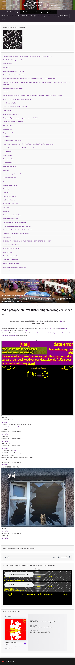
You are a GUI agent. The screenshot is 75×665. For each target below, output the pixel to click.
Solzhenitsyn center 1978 (11, 114)
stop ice (5, 92)
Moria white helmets (9, 200)
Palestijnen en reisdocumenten (12, 140)
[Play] (5, 557)
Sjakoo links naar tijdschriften (12, 215)
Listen (3, 20)
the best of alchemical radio (10, 427)
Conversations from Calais (11, 245)
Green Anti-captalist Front (11, 256)
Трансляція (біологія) (9, 177)
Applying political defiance (11, 263)
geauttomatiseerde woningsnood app (14, 267)
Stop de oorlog (7, 129)
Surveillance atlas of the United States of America (18, 230)
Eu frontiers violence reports (11, 248)
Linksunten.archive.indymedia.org (13, 88)
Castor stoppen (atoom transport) (13, 71)
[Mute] (58, 557)
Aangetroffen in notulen (10, 203)
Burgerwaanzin (7, 237)
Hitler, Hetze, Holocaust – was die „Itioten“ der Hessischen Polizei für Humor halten (28, 144)
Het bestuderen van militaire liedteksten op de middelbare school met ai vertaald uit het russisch (32, 95)
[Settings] (69, 557)
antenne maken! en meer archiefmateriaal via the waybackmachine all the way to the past (30, 78)
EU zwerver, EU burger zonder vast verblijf (15, 222)
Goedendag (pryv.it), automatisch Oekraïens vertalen (19, 148)
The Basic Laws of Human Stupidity (13, 75)
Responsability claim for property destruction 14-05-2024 (20, 118)
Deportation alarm (8, 159)
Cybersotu (6, 192)
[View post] (37, 291)
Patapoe (61, 321)
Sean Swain (6, 136)
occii (42, 328)
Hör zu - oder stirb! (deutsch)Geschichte (15, 106)
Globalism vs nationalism (10, 259)
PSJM (14, 450)
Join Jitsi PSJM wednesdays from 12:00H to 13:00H (16, 16)
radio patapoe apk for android (12, 174)
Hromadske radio (8, 162)
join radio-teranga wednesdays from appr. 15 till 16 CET (51, 16)
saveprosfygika (7, 63)
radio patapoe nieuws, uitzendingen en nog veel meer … (38, 12)
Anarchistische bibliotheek (11, 218)
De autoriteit (7, 110)
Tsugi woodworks (8, 133)
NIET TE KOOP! (8, 125)
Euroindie (4, 422)
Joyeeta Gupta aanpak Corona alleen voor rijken (17, 226)
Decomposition (7, 155)
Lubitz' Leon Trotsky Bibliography (13, 121)
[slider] (30, 557)
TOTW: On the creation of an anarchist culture (17, 99)
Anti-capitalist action (9, 196)
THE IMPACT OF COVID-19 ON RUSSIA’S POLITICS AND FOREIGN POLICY (27, 241)
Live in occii (6, 271)
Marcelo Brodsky (8, 252)
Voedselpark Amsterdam (10, 296)
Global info (6, 207)
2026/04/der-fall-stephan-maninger (14, 60)
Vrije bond (6, 211)
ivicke (4, 181)
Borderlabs (6, 67)
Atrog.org (6, 189)
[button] (3, 290)
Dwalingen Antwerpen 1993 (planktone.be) (16, 233)
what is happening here (10, 103)
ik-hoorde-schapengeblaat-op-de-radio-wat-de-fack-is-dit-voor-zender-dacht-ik (27, 56)
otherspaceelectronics (10, 185)
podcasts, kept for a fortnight (10, 12)
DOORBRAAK (7, 151)
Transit (51, 328)
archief (25, 330)
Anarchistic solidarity (9, 166)
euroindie (4, 434)
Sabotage (6, 170)
